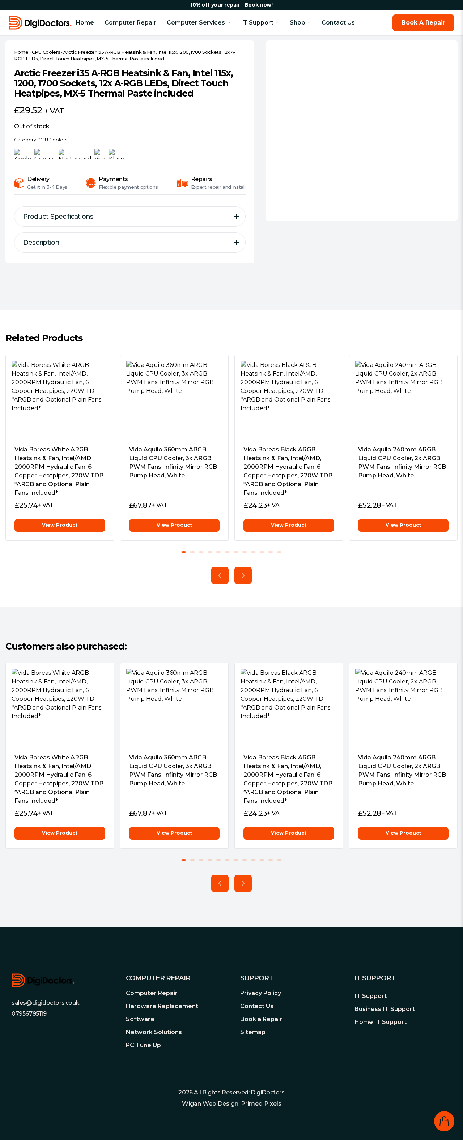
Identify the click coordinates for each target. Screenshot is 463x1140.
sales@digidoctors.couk (45, 1002)
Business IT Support (384, 1009)
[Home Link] (42, 23)
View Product (59, 525)
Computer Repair (130, 22)
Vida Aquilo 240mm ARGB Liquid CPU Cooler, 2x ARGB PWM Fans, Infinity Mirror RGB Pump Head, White (402, 462)
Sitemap (253, 1032)
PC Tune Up (143, 1045)
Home (85, 22)
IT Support (370, 996)
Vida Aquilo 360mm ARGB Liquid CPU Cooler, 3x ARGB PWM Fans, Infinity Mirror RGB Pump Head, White (173, 462)
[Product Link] (60, 400)
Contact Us (338, 22)
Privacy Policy (260, 993)
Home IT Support (380, 1022)
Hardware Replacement (162, 1006)
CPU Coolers (46, 52)
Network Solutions (154, 1032)
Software (140, 1019)
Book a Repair (261, 1019)
